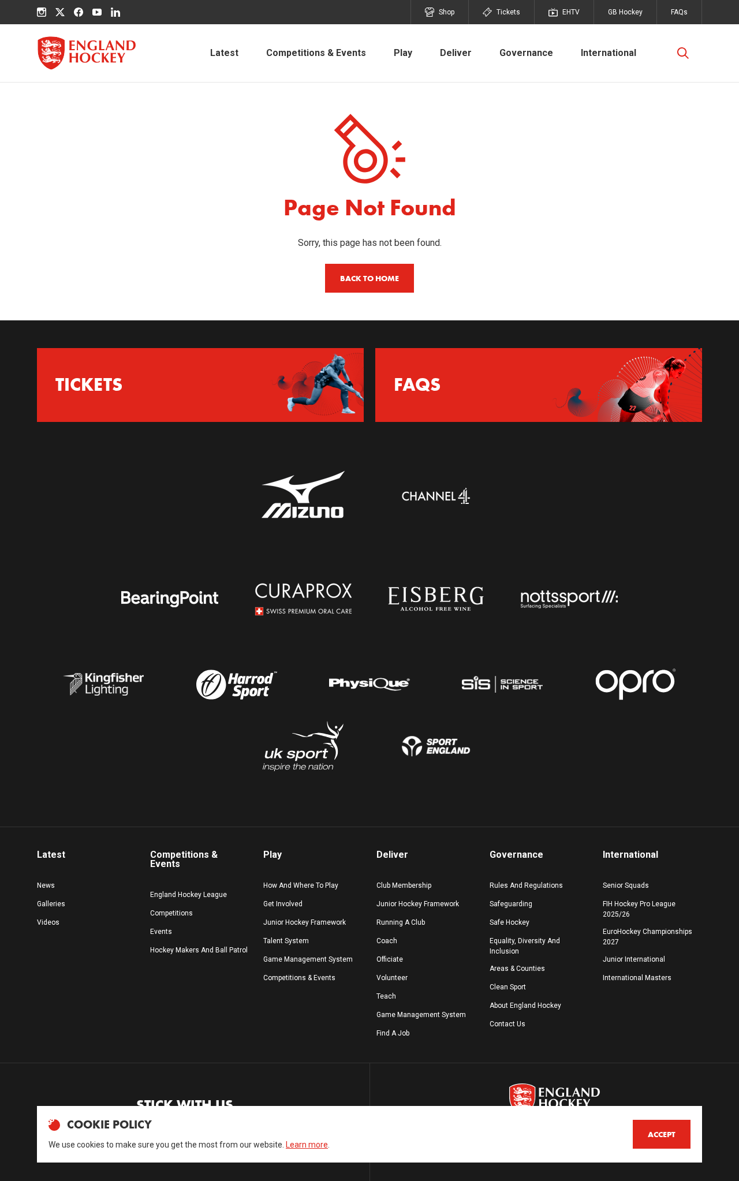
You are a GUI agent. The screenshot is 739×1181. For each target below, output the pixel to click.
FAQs (679, 12)
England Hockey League (188, 895)
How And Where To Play (300, 885)
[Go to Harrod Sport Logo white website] (236, 684)
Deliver (456, 52)
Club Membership (403, 885)
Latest (224, 52)
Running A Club (400, 922)
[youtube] (97, 12)
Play (403, 52)
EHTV (571, 12)
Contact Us (507, 1024)
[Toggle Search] (683, 53)
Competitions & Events (316, 52)
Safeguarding (511, 904)
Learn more (307, 1144)
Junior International (634, 959)
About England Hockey (525, 1005)
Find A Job (392, 1033)
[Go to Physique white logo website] (369, 684)
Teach (386, 996)
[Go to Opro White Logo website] (635, 684)
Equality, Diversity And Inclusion (525, 946)
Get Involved (283, 904)
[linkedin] (115, 12)
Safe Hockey (509, 922)
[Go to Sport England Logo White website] (436, 746)
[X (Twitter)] (60, 12)
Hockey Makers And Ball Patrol (199, 950)
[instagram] (41, 12)
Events (161, 932)
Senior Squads (626, 885)
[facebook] (78, 12)
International (608, 52)
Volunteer (392, 978)
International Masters (637, 978)
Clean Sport (508, 987)
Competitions (171, 913)
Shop (446, 12)
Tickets (508, 12)
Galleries (51, 904)
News (46, 885)
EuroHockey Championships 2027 (647, 937)
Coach (386, 941)
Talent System (286, 941)
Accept (661, 1134)
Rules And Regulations (526, 885)
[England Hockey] (86, 53)
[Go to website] (303, 496)
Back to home (369, 278)
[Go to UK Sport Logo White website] (303, 746)
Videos (48, 922)
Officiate (389, 959)
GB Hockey (625, 12)
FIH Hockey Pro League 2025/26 (639, 909)
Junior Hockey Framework (304, 922)
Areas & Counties (517, 969)
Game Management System (308, 959)
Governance (526, 52)
